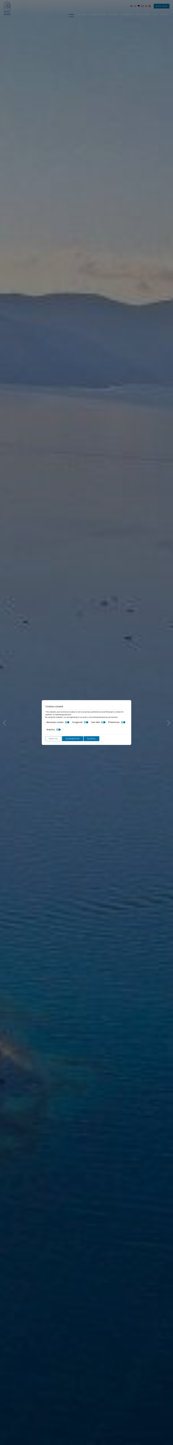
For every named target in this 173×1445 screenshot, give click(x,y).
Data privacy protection (108, 717)
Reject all (53, 738)
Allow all (91, 738)
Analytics (50, 729)
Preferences (114, 722)
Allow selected (73, 738)
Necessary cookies (55, 722)
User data (95, 722)
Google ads (77, 722)
